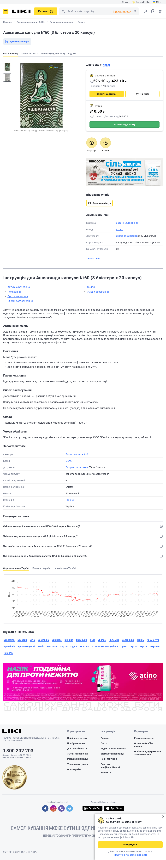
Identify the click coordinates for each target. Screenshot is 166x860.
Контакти (106, 772)
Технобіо (70, 500)
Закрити (163, 816)
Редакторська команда (113, 748)
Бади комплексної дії (127, 223)
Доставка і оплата (77, 748)
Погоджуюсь (130, 844)
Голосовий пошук (135, 11)
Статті (104, 743)
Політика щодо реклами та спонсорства (147, 753)
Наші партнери (109, 759)
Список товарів (153, 11)
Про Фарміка (74, 769)
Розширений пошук (77, 759)
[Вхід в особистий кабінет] (145, 11)
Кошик (160, 11)
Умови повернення (77, 753)
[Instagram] (53, 808)
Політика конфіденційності (110, 765)
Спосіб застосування (20, 301)
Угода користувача (77, 764)
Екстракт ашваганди (127, 236)
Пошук (63, 11)
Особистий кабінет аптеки (144, 745)
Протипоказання (17, 296)
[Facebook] (45, 808)
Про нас (105, 738)
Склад (91, 287)
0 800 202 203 (17, 751)
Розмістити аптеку (144, 738)
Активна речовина (18, 287)
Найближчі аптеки (77, 738)
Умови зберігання (98, 291)
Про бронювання (76, 743)
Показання (14, 291)
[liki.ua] (21, 11)
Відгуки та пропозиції (112, 753)
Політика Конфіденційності (130, 854)
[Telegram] (69, 808)
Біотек (119, 229)
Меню (5, 11)
